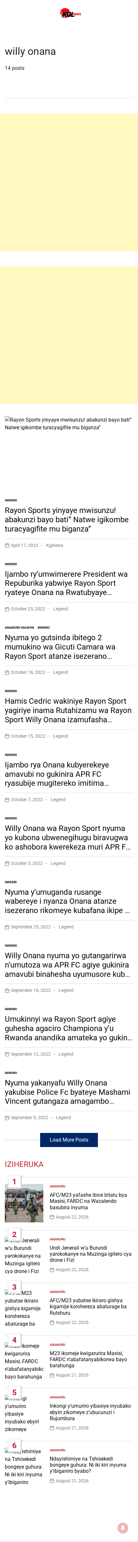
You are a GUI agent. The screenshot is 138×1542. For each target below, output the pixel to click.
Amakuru (57, 1186)
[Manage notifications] (123, 1528)
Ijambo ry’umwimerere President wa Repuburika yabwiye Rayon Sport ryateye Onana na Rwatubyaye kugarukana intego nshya (66, 588)
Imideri (11, 882)
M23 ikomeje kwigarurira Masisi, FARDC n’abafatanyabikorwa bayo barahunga (88, 1359)
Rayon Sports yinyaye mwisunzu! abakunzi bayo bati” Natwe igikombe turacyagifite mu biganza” (67, 519)
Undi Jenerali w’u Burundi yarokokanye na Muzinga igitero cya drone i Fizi (91, 1254)
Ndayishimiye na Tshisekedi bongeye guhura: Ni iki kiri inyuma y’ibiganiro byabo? (88, 1465)
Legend (60, 608)
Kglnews (54, 545)
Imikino (11, 500)
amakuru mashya (19, 627)
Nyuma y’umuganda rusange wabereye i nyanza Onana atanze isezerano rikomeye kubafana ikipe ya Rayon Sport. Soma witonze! (69, 906)
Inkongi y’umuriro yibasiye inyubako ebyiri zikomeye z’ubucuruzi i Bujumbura (90, 1412)
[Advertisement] (69, 182)
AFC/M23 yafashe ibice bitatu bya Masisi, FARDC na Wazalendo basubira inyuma (88, 1201)
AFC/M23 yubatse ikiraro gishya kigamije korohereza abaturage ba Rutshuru (88, 1306)
